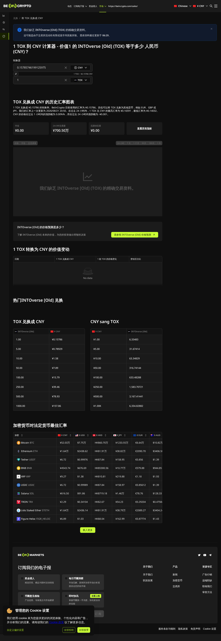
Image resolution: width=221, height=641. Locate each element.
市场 (101, 6)
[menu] (4, 26)
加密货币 (177, 580)
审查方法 (207, 592)
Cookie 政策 (56, 622)
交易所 (176, 586)
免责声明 (195, 628)
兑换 (15, 18)
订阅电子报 (79, 6)
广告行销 (207, 574)
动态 (70, 6)
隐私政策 (183, 628)
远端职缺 (207, 580)
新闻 (175, 574)
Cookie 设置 (209, 628)
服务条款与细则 (166, 628)
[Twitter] (199, 555)
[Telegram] (210, 555)
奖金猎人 (93, 6)
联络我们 (207, 586)
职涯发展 (148, 580)
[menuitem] (4, 15)
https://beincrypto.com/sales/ (123, 6)
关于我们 (148, 574)
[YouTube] (204, 555)
